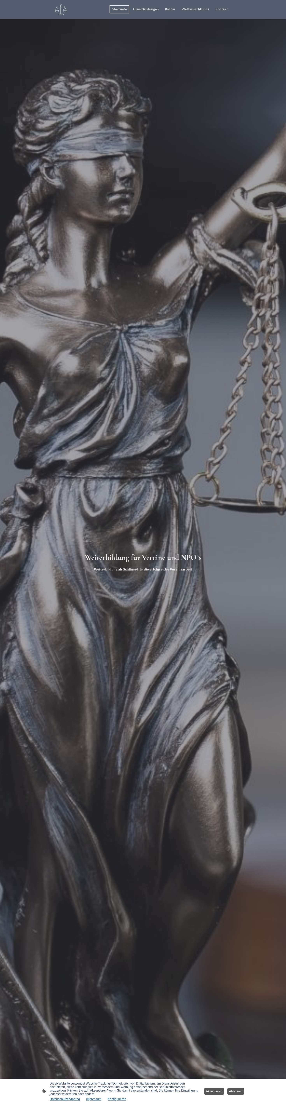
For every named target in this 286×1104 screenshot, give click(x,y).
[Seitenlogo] (60, 9)
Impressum (93, 1099)
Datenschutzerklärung (65, 1099)
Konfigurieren (117, 1099)
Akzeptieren (214, 1091)
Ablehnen (235, 1091)
